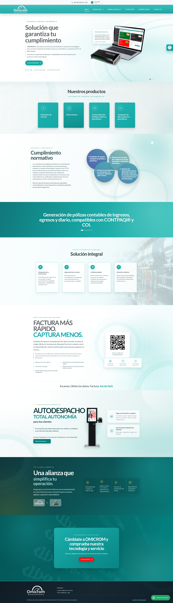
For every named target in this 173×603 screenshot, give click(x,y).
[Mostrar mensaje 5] (89, 230)
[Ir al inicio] (20, 9)
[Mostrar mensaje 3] (86, 230)
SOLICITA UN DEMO (34, 63)
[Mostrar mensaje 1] (82, 230)
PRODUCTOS (97, 9)
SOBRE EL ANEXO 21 (114, 9)
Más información (42, 441)
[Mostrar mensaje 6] (91, 230)
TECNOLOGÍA (129, 9)
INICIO (87, 9)
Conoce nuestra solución (101, 41)
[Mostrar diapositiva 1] (150, 79)
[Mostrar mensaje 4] (88, 230)
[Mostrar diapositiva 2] (153, 79)
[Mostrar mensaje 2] (84, 230)
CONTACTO (158, 9)
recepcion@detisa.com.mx (65, 590)
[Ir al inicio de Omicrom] (36, 590)
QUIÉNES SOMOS (144, 9)
